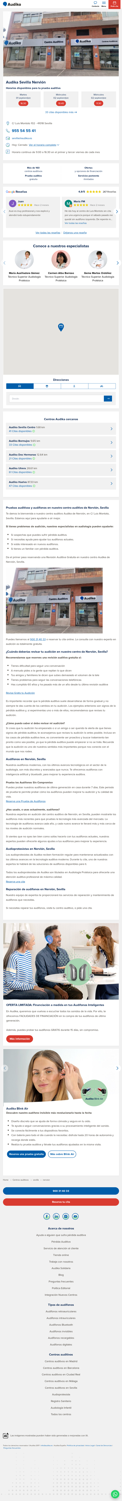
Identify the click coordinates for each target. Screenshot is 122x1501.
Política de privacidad (75, 1445)
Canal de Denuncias (104, 1445)
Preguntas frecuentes (61, 1281)
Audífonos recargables (61, 1338)
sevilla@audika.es (22, 138)
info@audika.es (47, 1445)
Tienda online (61, 1255)
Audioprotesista (61, 1394)
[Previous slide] (4, 211)
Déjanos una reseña (75, 232)
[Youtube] (75, 1217)
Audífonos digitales (61, 1344)
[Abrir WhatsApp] (115, 1494)
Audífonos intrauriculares (61, 1318)
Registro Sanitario (61, 1401)
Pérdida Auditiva (61, 1241)
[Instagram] (65, 1217)
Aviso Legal (90, 1445)
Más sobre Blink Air (62, 1154)
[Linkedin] (56, 1217)
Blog (61, 1275)
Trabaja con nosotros (61, 1261)
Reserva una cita (15, 881)
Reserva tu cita (61, 1202)
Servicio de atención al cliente (61, 1248)
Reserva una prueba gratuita (26, 1154)
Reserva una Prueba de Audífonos (26, 801)
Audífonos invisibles (61, 1331)
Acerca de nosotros (61, 1228)
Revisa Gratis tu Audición (20, 693)
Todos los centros (61, 1414)
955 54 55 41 (24, 130)
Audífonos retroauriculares (61, 1311)
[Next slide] (117, 211)
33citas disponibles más (59, 112)
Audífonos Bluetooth (61, 1325)
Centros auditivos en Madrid (61, 1361)
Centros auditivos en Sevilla (61, 1388)
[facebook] (46, 1217)
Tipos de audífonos (61, 1305)
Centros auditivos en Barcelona (61, 1368)
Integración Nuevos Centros (61, 1295)
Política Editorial (61, 1288)
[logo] (12, 4)
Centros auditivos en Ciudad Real (61, 1374)
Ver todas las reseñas (76, 223)
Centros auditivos (61, 1354)
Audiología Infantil (61, 1408)
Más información (20, 1039)
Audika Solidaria (61, 1268)
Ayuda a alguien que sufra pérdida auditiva (61, 1235)
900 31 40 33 (38, 639)
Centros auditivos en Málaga (61, 1381)
